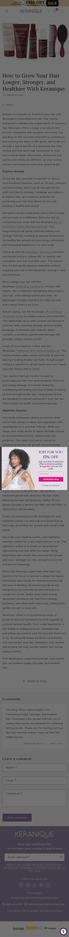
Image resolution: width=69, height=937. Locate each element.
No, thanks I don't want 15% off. (51, 485)
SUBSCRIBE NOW (51, 479)
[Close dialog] (65, 449)
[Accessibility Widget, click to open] (63, 931)
